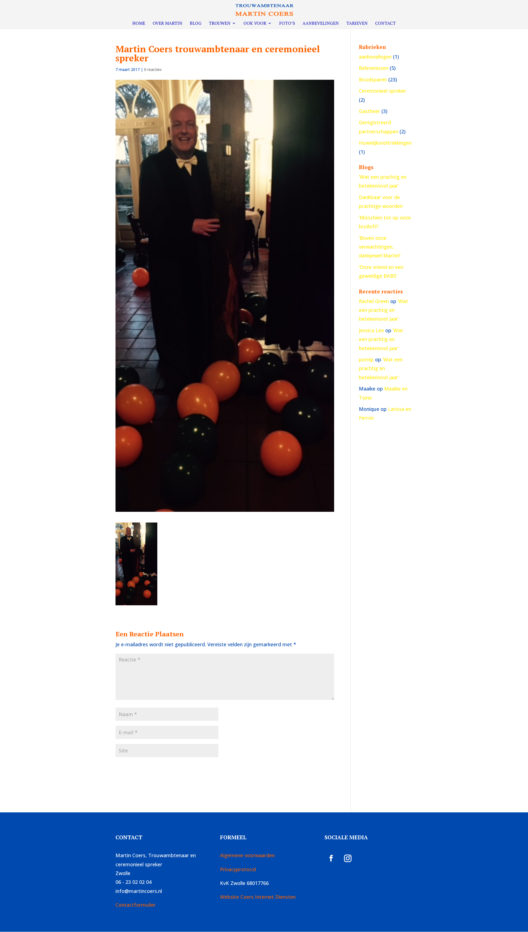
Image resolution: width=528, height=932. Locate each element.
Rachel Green (374, 301)
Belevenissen (373, 68)
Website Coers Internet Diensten (258, 896)
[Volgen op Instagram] (347, 858)
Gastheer (369, 111)
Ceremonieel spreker (382, 90)
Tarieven (357, 23)
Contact (385, 23)
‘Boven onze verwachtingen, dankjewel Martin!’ (379, 247)
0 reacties (153, 69)
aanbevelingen (375, 56)
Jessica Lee (371, 330)
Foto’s (287, 23)
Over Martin (167, 23)
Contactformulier (136, 904)
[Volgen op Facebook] (331, 858)
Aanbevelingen (320, 23)
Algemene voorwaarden (247, 855)
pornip (366, 359)
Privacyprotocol (238, 869)
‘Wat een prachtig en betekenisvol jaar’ (383, 310)
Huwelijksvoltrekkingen (385, 142)
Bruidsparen (373, 79)
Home (138, 23)
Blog (195, 23)
